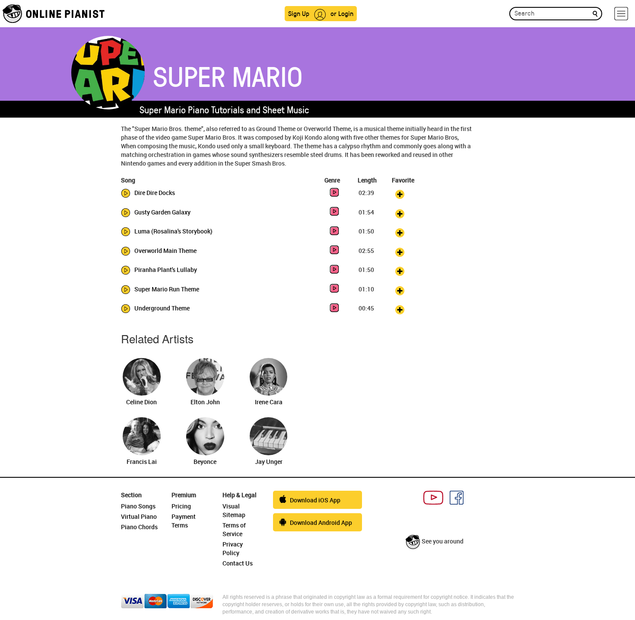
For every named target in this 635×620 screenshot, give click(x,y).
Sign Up (298, 13)
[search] (595, 13)
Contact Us (237, 563)
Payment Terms (183, 520)
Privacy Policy (232, 548)
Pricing (181, 506)
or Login (341, 13)
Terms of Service (234, 529)
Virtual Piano (139, 516)
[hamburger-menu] (621, 13)
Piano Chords (139, 527)
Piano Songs (138, 506)
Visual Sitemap (233, 510)
